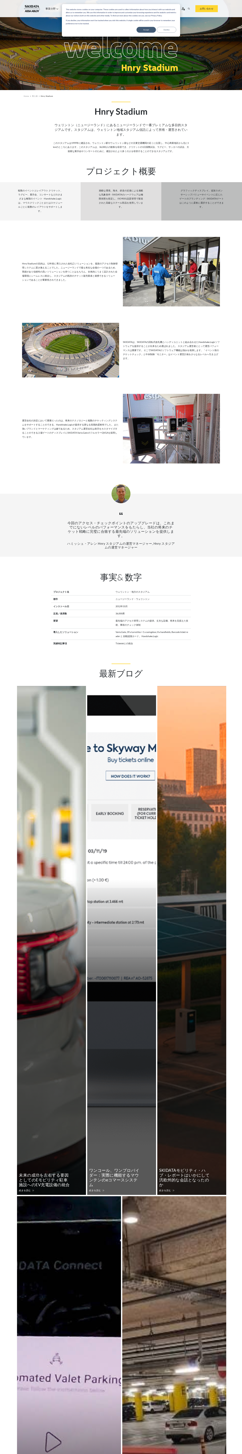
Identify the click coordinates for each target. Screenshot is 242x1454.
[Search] (188, 8)
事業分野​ (51, 8)
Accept (146, 30)
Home (26, 96)
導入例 (35, 96)
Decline (167, 30)
